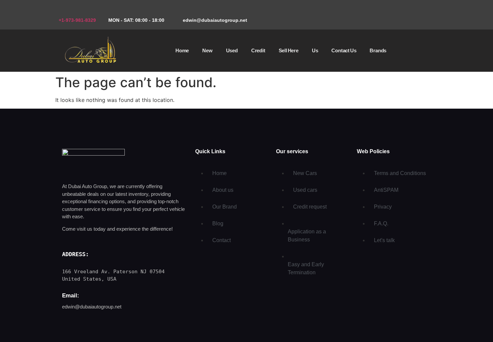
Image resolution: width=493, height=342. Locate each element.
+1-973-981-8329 (77, 20)
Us (315, 50)
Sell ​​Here (288, 50)
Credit (258, 50)
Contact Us (343, 50)
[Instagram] (426, 15)
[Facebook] (405, 15)
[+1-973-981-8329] (61, 10)
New (207, 50)
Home (182, 50)
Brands (378, 50)
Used (232, 50)
